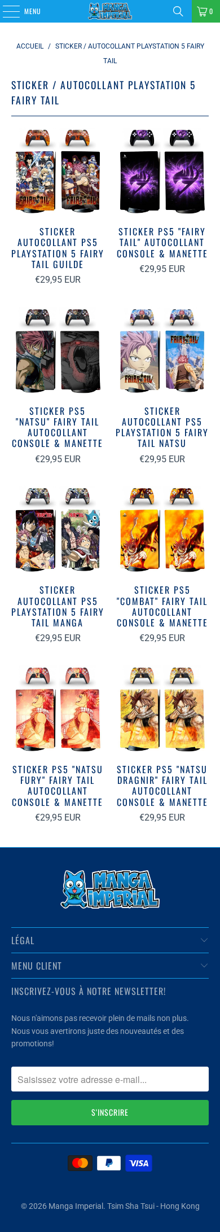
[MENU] (5, 11)
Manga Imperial (76, 1206)
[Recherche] (178, 11)
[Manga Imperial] (110, 11)
